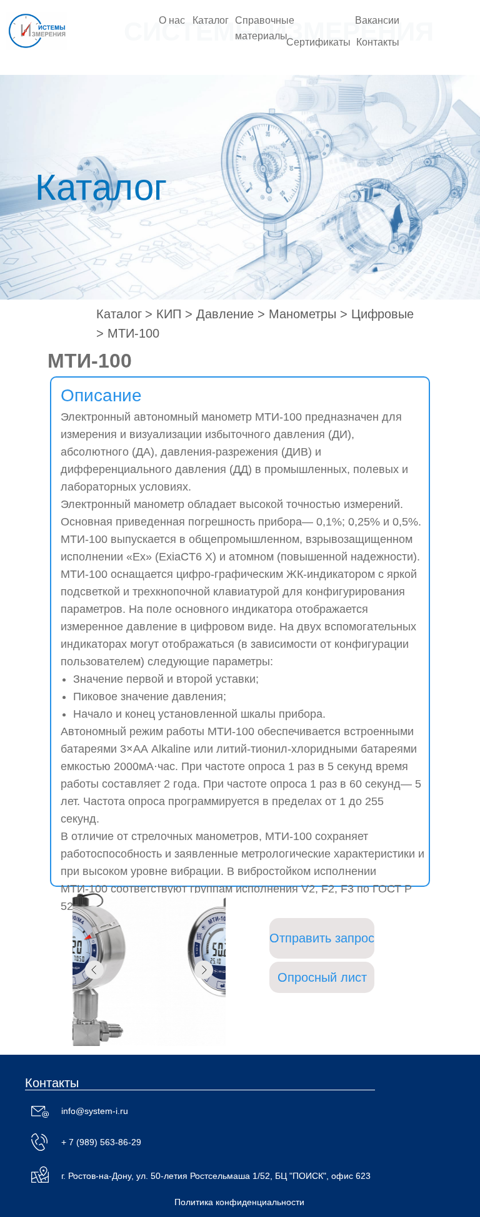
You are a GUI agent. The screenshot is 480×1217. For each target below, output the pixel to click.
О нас (172, 20)
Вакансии (377, 20)
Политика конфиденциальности (239, 1202)
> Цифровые (377, 314)
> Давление (219, 314)
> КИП (163, 314)
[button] (321, 938)
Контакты (377, 42)
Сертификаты (318, 42)
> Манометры (297, 314)
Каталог (210, 20)
